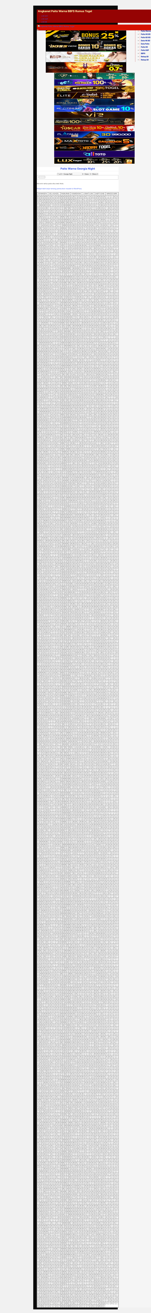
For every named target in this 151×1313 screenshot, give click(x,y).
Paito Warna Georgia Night (77, 168)
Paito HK (144, 47)
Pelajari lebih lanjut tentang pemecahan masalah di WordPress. (59, 189)
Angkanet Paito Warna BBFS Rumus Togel (65, 11)
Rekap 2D (145, 56)
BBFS (143, 53)
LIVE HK (44, 22)
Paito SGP (145, 50)
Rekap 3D (145, 60)
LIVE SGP (44, 19)
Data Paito (145, 44)
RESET (41, 177)
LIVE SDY (44, 16)
